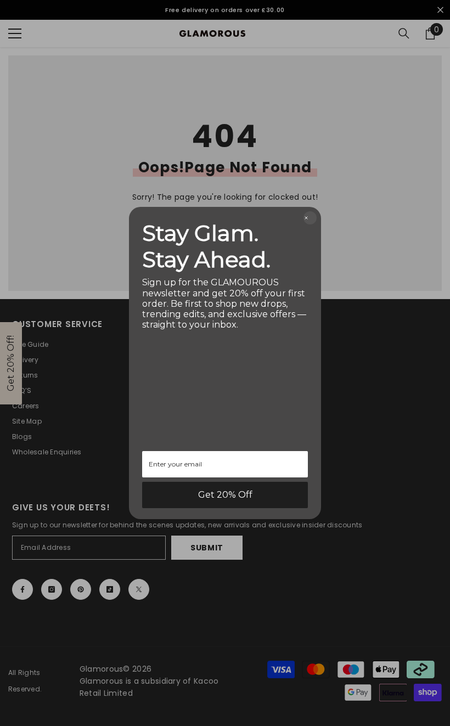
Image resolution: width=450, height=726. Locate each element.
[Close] (310, 217)
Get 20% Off (225, 494)
